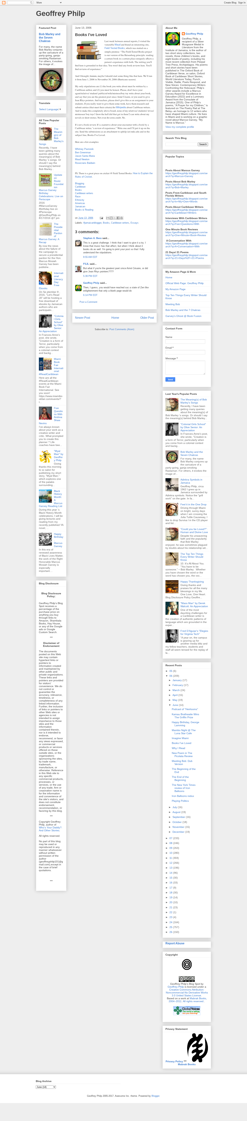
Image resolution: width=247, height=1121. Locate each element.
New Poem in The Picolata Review (182, 755)
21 (171, 907)
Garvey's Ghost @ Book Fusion (183, 316)
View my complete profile (179, 126)
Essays (135, 222)
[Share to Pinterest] (121, 218)
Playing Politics (180, 800)
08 (171, 843)
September (179, 817)
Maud (117, 44)
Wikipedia (121, 107)
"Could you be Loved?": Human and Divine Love (194, 531)
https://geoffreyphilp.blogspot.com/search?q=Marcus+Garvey (186, 175)
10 (171, 852)
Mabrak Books (187, 1064)
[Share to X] (114, 218)
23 (171, 917)
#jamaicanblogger (92, 222)
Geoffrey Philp (60, 13)
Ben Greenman (83, 152)
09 (171, 848)
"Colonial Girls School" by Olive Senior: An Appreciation (193, 427)
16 (171, 882)
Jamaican (80, 206)
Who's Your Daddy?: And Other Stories (50, 829)
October (177, 822)
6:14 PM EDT (90, 295)
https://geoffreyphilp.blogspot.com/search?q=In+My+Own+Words (186, 200)
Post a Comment (88, 302)
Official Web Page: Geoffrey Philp (184, 283)
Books (78, 190)
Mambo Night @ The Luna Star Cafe (184, 732)
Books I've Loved (181, 743)
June (176, 705)
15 (171, 877)
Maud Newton (82, 159)
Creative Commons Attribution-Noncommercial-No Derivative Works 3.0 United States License (187, 992)
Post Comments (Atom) (121, 329)
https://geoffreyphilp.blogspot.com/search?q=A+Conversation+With (186, 245)
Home (115, 317)
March (176, 690)
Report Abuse (174, 943)
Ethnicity (79, 200)
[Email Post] (101, 218)
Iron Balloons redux (183, 796)
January (177, 680)
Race (77, 196)
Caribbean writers (84, 193)
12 (171, 862)
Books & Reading (84, 209)
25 (171, 927)
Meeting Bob (172, 304)
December (179, 831)
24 (171, 922)
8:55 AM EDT (90, 257)
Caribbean (80, 186)
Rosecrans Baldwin (85, 163)
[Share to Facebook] (118, 218)
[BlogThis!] (111, 218)
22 (171, 912)
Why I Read (178, 748)
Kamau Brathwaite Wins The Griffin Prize (185, 716)
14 (171, 872)
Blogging (79, 183)
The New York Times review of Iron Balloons (183, 788)
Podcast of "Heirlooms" (185, 709)
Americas (80, 203)
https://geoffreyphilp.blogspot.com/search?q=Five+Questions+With (186, 222)
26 (171, 932)
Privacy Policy (174, 1061)
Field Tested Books (115, 48)
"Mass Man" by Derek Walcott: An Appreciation (194, 605)
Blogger (155, 1096)
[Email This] (108, 218)
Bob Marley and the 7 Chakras (182, 310)
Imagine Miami (180, 738)
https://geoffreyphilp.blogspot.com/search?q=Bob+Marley (186, 186)
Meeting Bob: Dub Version (182, 763)
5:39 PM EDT (90, 276)
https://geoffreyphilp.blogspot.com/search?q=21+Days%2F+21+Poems (186, 256)
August (177, 812)
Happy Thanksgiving (192, 581)
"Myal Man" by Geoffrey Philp (58, 455)
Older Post (147, 317)
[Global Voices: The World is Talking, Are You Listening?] (186, 1014)
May (175, 699)
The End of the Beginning (180, 778)
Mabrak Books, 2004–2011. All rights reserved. (188, 1000)
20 (171, 902)
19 (171, 897)
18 (171, 892)
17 (171, 887)
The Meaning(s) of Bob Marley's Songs (193, 401)
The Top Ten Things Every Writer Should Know (191, 556)
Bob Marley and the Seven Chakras (49, 37)
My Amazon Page (175, 289)
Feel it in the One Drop (193, 504)
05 (171, 670)
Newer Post (82, 317)
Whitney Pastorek (84, 149)
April (175, 695)
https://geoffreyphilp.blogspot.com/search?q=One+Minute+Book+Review (186, 234)
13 (171, 867)
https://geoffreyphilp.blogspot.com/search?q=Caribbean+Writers (186, 211)
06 (171, 675)
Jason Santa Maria (85, 156)
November (179, 826)
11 (171, 857)
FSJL (86, 264)
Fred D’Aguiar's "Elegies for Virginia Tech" (194, 632)
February (178, 685)
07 (171, 838)
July (175, 807)
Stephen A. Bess (92, 238)
